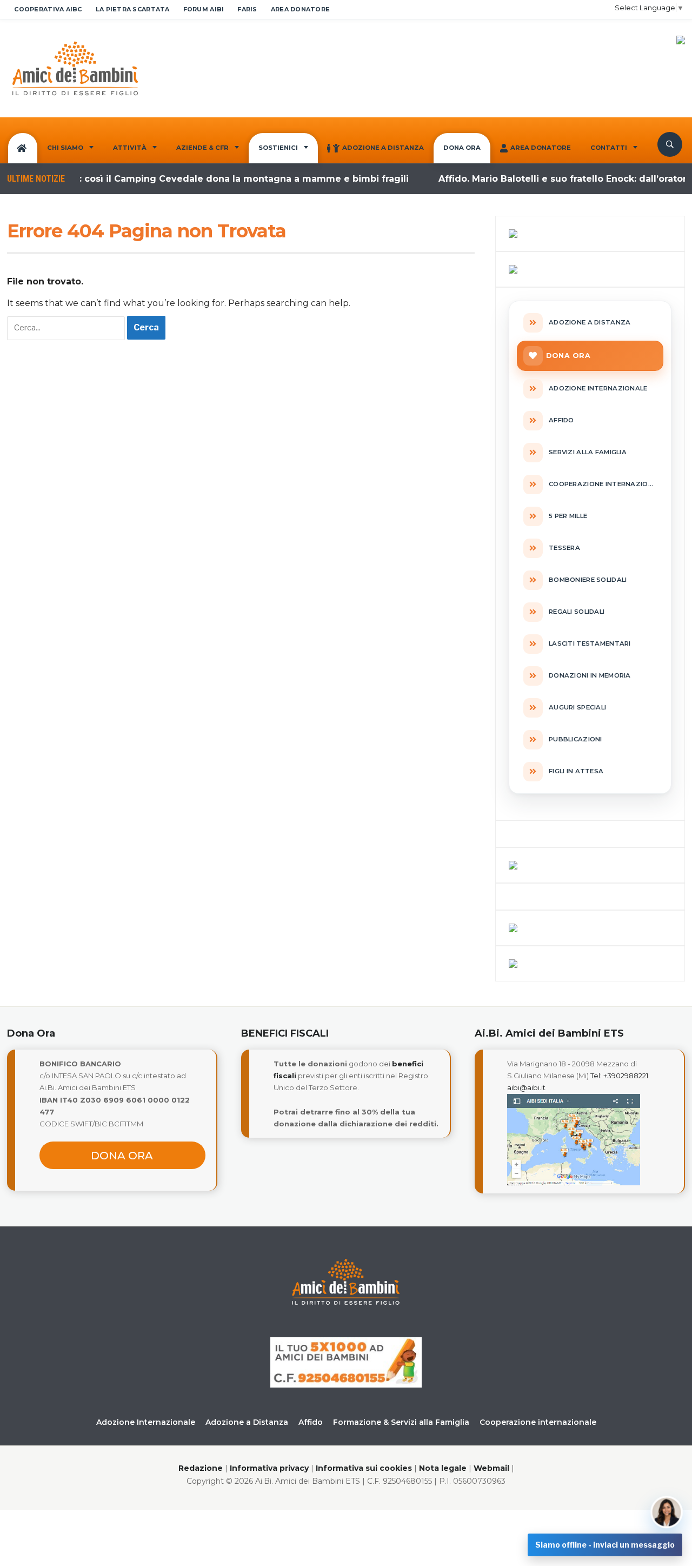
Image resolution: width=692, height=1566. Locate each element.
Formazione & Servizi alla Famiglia (401, 1422)
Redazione (200, 1468)
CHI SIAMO (65, 147)
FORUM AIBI (203, 9)
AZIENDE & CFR (202, 147)
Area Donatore (540, 147)
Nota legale (443, 1468)
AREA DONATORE (300, 9)
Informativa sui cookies (364, 1468)
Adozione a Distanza (383, 147)
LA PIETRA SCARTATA (133, 9)
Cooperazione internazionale (538, 1422)
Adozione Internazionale (145, 1422)
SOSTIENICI (278, 147)
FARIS (247, 9)
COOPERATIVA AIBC (48, 9)
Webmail (491, 1468)
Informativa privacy (269, 1468)
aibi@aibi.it (526, 1087)
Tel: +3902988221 (619, 1075)
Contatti (608, 147)
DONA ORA (462, 147)
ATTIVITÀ (130, 147)
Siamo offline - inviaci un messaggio (605, 1544)
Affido (310, 1422)
